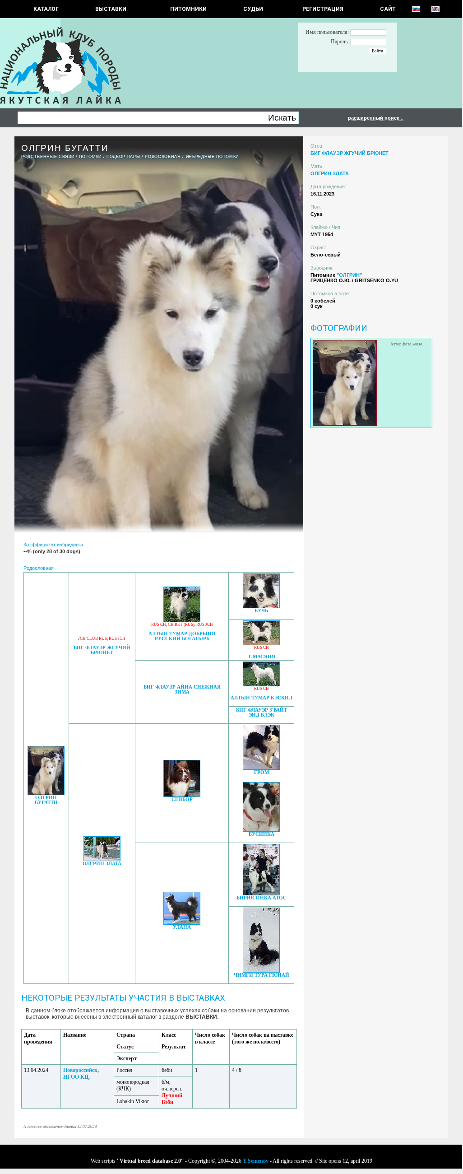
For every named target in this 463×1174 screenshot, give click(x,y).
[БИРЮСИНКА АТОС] (261, 893)
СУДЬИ (253, 9)
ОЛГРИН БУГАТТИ (46, 800)
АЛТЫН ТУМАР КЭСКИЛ (261, 697)
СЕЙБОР (182, 799)
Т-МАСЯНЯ (261, 656)
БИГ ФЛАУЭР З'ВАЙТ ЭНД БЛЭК (261, 712)
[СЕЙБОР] (181, 794)
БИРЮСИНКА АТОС (261, 897)
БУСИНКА (261, 834)
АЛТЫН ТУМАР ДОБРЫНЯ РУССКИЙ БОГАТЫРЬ (181, 636)
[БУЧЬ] (261, 606)
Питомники (188, 9)
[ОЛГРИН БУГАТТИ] (46, 793)
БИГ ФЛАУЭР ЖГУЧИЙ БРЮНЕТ (102, 650)
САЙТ (388, 9)
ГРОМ (261, 772)
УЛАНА (182, 927)
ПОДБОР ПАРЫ (123, 156)
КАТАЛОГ (46, 9)
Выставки (110, 9)
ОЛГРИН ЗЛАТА (102, 863)
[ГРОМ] (261, 767)
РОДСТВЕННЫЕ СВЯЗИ (47, 156)
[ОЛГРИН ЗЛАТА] (101, 858)
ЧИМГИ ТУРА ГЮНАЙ (261, 975)
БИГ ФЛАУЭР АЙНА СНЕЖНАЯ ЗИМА (182, 689)
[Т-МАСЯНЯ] (261, 643)
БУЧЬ (261, 610)
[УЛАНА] (181, 922)
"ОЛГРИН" (349, 275)
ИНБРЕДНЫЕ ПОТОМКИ (212, 156)
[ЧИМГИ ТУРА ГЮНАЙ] (261, 970)
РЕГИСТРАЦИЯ (322, 9)
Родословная (163, 156)
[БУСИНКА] (261, 829)
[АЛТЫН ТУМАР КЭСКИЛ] (261, 684)
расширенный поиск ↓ (375, 118)
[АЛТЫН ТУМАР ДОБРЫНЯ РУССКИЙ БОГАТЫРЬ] (181, 620)
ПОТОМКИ (90, 156)
